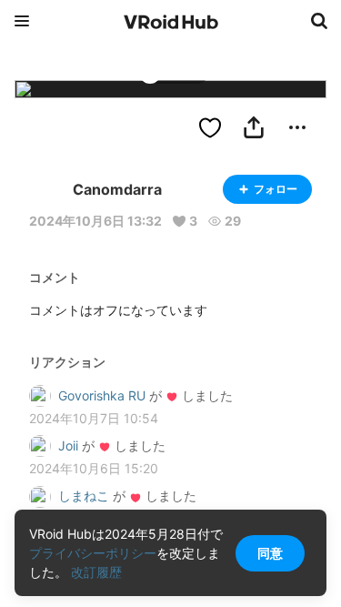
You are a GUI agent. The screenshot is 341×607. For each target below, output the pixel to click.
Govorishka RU (101, 395)
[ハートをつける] (210, 127)
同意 (270, 553)
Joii (68, 445)
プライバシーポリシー (92, 553)
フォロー (275, 189)
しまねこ (83, 495)
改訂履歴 (96, 572)
